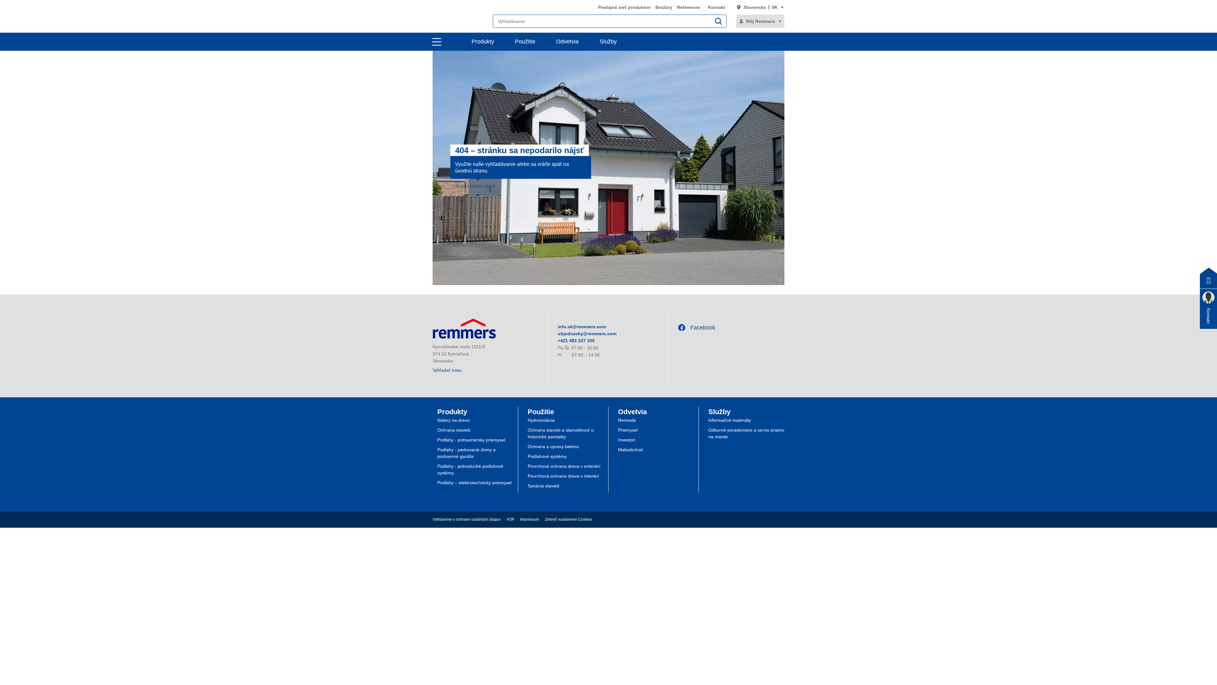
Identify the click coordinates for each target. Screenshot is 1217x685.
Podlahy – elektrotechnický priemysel (474, 482)
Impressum (529, 519)
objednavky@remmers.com (587, 333)
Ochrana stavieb (453, 430)
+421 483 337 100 (576, 340)
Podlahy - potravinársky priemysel (471, 439)
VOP (510, 519)
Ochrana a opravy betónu (553, 446)
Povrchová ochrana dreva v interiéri (563, 476)
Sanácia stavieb (543, 485)
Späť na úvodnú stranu (475, 186)
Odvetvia (567, 41)
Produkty (483, 41)
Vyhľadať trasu (447, 370)
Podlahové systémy (547, 456)
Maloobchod (630, 449)
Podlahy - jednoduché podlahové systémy (470, 469)
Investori (626, 439)
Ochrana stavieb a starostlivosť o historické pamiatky (561, 433)
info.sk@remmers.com (582, 326)
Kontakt (716, 7)
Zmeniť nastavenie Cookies (568, 519)
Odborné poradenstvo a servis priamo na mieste (746, 433)
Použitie (525, 41)
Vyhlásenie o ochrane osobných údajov (467, 519)
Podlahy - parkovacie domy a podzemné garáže (466, 453)
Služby (608, 41)
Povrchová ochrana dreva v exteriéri (564, 466)
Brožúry (663, 7)
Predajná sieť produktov (624, 7)
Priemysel (628, 430)
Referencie (689, 7)
